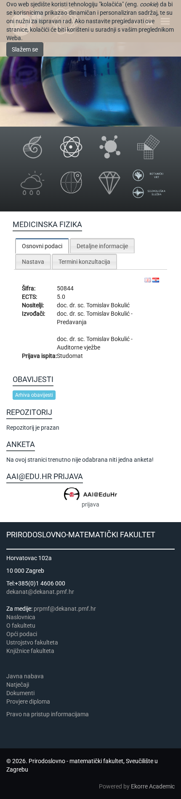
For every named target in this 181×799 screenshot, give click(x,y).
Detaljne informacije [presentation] (102, 246)
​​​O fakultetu (20, 625)
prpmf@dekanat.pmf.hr (65, 608)
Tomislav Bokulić (108, 305)
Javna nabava (25, 676)
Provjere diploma (28, 701)
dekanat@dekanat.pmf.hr (40, 591)
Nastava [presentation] (33, 261)
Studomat (70, 355)
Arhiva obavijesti (34, 395)
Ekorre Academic (153, 786)
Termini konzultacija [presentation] (84, 261)
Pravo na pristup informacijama (48, 714)
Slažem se (25, 49)
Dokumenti (20, 693)
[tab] (42, 246)
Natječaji (17, 684)
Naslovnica (20, 617)
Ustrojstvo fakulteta (32, 642)
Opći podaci (21, 634)
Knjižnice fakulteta (30, 650)
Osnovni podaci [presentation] (42, 246)
